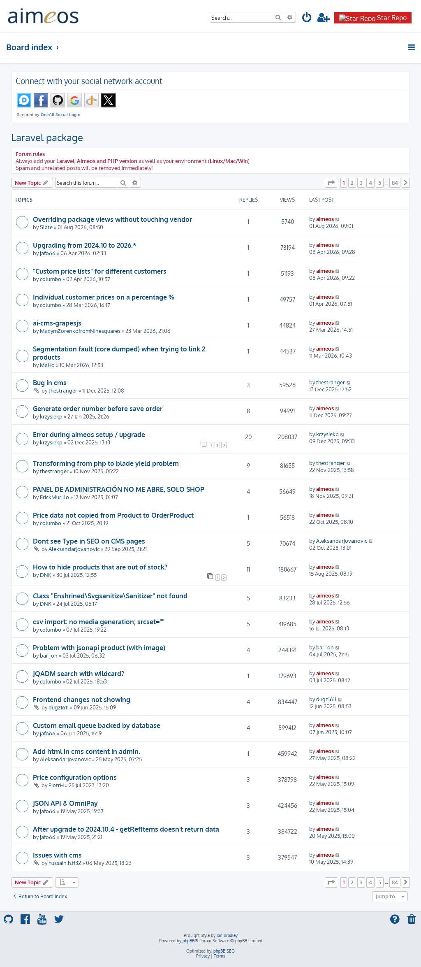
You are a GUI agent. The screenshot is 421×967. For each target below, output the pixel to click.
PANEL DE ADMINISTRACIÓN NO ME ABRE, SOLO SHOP (118, 489)
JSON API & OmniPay (65, 803)
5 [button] (379, 182)
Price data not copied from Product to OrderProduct (113, 515)
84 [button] (395, 182)
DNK (45, 574)
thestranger (63, 390)
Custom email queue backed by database (96, 725)
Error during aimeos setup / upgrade (89, 434)
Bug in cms (50, 383)
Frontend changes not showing (81, 699)
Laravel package (47, 137)
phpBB (188, 940)
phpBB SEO (224, 950)
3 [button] (361, 182)
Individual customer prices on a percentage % (103, 297)
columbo (50, 278)
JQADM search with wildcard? (78, 673)
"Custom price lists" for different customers (100, 271)
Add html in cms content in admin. (86, 751)
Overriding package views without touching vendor (112, 219)
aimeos (325, 218)
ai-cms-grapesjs (57, 323)
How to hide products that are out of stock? (100, 567)
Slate (46, 226)
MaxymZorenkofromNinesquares (80, 330)
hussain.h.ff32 (65, 862)
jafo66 (48, 252)
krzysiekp (51, 416)
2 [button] (352, 182)
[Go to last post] (337, 218)
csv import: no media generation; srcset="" (98, 622)
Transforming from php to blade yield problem (106, 463)
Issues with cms (57, 855)
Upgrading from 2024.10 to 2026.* (84, 245)
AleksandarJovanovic (74, 548)
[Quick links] (412, 47)
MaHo (47, 364)
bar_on (49, 655)
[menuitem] (307, 18)
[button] (331, 183)
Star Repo (392, 18)
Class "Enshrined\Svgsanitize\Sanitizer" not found (110, 596)
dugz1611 (59, 707)
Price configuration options (75, 777)
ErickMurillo (54, 496)
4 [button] (370, 182)
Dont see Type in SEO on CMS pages (89, 541)
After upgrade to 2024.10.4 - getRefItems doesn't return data (126, 829)
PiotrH (56, 784)
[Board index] (43, 16)
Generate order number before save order (97, 408)
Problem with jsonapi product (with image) (99, 648)
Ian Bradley (227, 935)
